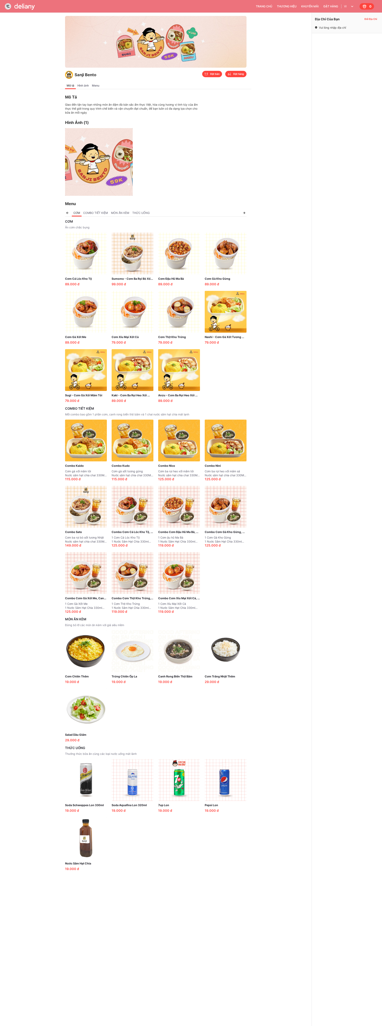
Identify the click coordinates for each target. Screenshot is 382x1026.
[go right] (244, 212)
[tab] (70, 85)
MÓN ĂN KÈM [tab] (120, 212)
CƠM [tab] (76, 212)
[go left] (67, 212)
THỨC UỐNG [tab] (141, 212)
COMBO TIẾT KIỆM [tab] (95, 212)
